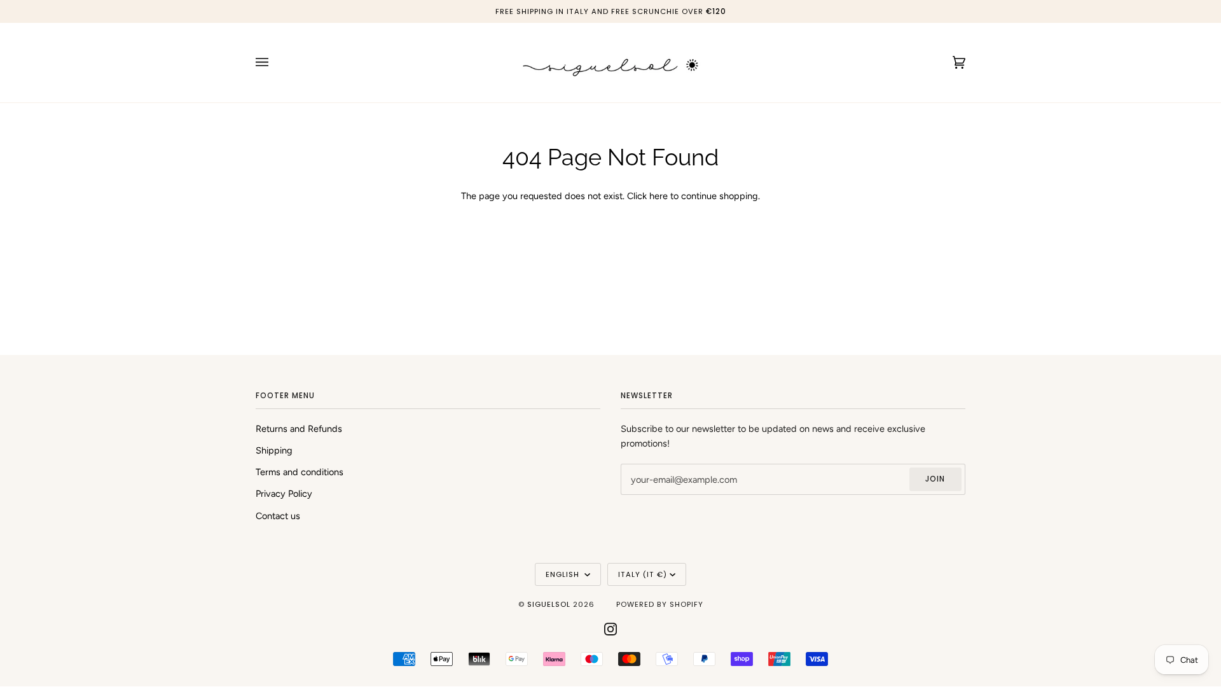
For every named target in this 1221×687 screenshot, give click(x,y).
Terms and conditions (299, 472)
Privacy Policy (284, 493)
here (658, 196)
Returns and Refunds (299, 428)
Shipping (274, 450)
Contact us (278, 516)
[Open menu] (275, 62)
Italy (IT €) (642, 574)
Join (935, 479)
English (564, 574)
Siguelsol (550, 604)
